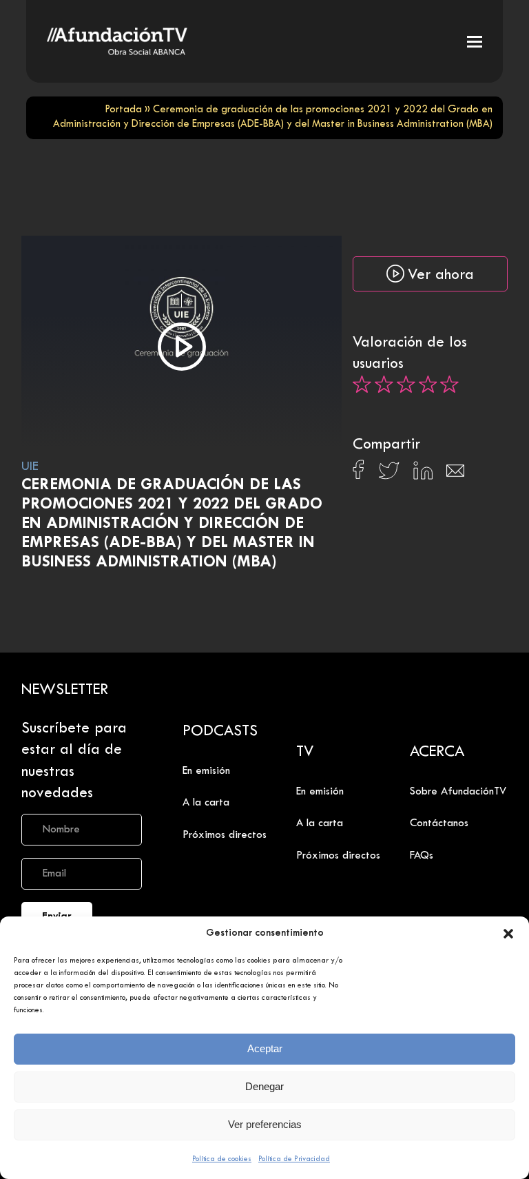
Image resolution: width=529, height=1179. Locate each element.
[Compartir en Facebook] (358, 473)
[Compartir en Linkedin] (423, 474)
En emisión (206, 771)
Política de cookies (221, 1159)
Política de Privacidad (294, 1159)
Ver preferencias (265, 1124)
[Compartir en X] (389, 474)
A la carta (206, 803)
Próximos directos (225, 835)
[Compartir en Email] (455, 474)
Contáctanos (439, 823)
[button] (508, 934)
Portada (123, 109)
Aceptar (264, 1048)
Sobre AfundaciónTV (458, 792)
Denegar (264, 1086)
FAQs (421, 856)
